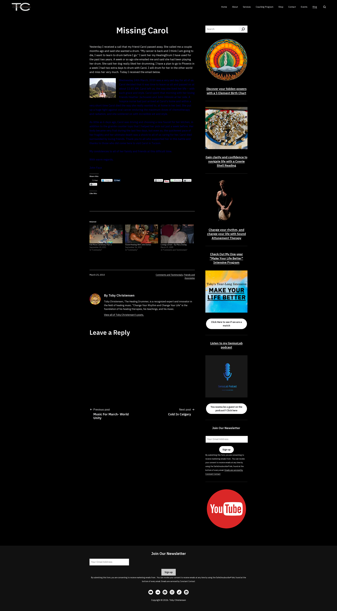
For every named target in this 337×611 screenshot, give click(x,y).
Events (304, 7)
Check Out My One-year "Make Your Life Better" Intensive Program (226, 258)
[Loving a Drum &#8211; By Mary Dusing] (177, 233)
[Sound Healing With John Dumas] (141, 233)
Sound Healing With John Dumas (138, 244)
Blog (315, 7)
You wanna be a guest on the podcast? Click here (226, 408)
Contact (292, 7)
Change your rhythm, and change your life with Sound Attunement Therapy (226, 234)
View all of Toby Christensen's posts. (124, 314)
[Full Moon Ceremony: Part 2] (106, 233)
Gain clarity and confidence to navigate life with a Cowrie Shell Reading (226, 161)
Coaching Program (264, 7)
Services (247, 7)
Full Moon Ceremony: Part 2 (101, 244)
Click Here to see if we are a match (226, 324)
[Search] (243, 29)
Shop (280, 7)
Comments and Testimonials (169, 274)
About (235, 7)
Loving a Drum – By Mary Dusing (174, 244)
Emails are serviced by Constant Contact (178, 581)
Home (224, 7)
